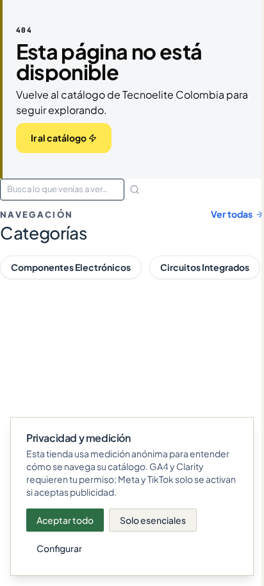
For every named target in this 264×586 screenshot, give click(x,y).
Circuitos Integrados (204, 267)
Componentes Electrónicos (71, 267)
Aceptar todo (65, 520)
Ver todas (231, 214)
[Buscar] (134, 189)
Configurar (59, 548)
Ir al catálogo (59, 137)
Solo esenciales (153, 520)
